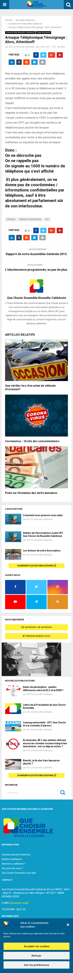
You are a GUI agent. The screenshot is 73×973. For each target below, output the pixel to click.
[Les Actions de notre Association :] (13, 554)
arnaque (11, 219)
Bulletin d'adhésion (12, 859)
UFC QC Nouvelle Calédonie (21, 47)
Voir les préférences (36, 965)
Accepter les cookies (36, 946)
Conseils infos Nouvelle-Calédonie (20, 32)
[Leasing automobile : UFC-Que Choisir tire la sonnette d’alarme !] (13, 726)
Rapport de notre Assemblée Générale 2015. (36, 254)
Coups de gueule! (43, 32)
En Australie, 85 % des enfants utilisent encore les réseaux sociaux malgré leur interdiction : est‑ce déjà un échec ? (45, 743)
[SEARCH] (63, 793)
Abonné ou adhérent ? (13, 863)
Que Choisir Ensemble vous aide (19, 873)
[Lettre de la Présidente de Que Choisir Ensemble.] (13, 708)
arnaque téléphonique (30, 219)
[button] (68, 924)
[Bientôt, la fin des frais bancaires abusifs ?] (13, 764)
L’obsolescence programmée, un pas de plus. (36, 269)
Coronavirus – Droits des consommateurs (32, 441)
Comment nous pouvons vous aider (43, 515)
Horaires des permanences (16, 854)
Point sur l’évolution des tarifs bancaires (31, 493)
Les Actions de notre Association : (42, 550)
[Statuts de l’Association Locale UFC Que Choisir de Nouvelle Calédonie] (13, 536)
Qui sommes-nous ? (12, 868)
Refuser (36, 955)
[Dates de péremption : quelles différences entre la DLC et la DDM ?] (13, 690)
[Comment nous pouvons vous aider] (13, 519)
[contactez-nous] (19, 903)
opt (47, 219)
